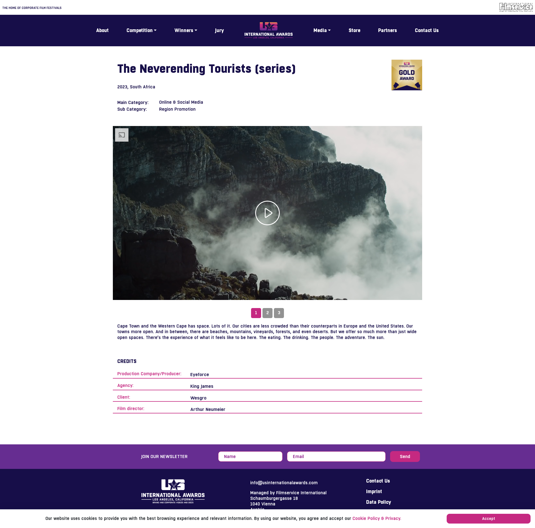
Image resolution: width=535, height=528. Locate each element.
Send (405, 456)
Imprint (374, 491)
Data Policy (378, 502)
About (102, 30)
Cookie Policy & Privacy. (376, 518)
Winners (183, 30)
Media (320, 30)
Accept (488, 518)
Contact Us (427, 30)
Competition (140, 30)
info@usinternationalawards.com (284, 482)
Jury (219, 30)
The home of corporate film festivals (32, 7)
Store (354, 30)
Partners (387, 30)
